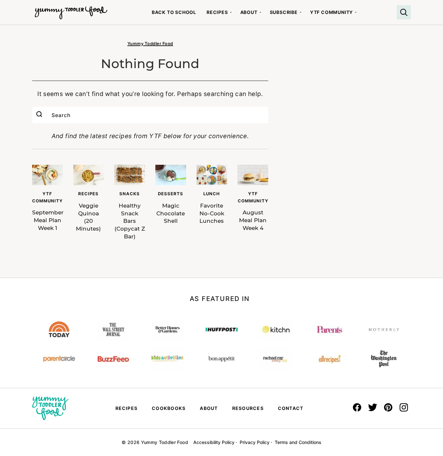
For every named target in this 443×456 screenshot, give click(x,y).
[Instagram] (404, 407)
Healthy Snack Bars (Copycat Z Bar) (129, 221)
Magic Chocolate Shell (170, 213)
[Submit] (39, 115)
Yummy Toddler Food (150, 43)
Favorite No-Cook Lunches (211, 213)
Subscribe (284, 12)
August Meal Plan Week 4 (253, 220)
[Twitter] (372, 407)
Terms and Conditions (298, 442)
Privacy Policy (254, 442)
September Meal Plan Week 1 (48, 220)
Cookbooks (169, 408)
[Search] (404, 12)
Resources (248, 408)
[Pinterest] (388, 407)
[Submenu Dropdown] (231, 12)
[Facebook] (357, 407)
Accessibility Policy (213, 442)
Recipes (217, 12)
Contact (291, 408)
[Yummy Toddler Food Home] (71, 9)
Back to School (174, 12)
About (248, 12)
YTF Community (331, 12)
